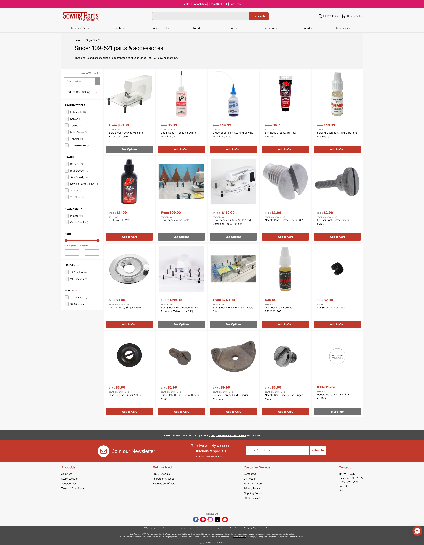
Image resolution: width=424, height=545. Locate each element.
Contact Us (249, 473)
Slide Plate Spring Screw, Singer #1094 (180, 396)
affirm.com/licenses (239, 537)
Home (78, 40)
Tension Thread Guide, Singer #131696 (230, 396)
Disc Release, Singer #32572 (126, 395)
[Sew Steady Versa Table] (181, 199)
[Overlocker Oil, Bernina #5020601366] (285, 287)
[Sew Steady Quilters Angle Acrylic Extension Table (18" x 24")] (233, 199)
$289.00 (84, 245)
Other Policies (251, 498)
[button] (352, 16)
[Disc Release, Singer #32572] (129, 374)
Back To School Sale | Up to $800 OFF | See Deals (212, 4)
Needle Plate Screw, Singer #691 (284, 220)
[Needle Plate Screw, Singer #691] (285, 199)
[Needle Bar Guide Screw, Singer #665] (285, 374)
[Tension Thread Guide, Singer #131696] (233, 374)
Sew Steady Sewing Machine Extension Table (126, 134)
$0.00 (74, 245)
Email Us (344, 486)
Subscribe (318, 450)
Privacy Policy (251, 488)
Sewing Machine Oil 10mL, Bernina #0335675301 (337, 134)
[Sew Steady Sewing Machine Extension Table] (129, 112)
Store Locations (70, 478)
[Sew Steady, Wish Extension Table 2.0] (233, 287)
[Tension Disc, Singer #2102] (129, 287)
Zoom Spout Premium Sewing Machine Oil (178, 134)
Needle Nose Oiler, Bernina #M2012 (333, 396)
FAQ (341, 490)
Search (261, 16)
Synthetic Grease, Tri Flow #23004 (280, 134)
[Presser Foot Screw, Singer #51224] (337, 199)
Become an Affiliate (164, 483)
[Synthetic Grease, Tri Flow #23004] (285, 112)
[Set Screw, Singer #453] (337, 287)
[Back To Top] (419, 540)
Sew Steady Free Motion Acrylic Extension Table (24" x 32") (179, 309)
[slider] (66, 240)
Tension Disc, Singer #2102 (125, 307)
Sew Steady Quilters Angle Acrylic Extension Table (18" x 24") (233, 221)
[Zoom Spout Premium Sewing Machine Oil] (181, 112)
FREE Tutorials (161, 473)
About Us (66, 473)
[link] (75, 112)
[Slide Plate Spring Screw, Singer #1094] (181, 374)
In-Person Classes (163, 478)
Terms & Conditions (72, 488)
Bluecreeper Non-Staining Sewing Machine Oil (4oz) (233, 134)
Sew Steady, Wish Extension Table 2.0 (233, 309)
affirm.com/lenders (230, 534)
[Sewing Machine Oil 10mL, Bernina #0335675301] (337, 112)
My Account (250, 478)
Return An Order (253, 483)
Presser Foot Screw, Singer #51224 (333, 221)
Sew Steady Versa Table (175, 220)
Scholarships (69, 483)
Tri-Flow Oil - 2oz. (119, 220)
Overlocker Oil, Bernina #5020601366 (278, 309)
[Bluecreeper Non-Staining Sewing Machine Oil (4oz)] (233, 112)
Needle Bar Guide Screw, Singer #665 (284, 396)
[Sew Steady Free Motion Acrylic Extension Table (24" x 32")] (181, 287)
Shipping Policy (252, 493)
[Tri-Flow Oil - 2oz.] (129, 199)
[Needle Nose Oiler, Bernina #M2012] (337, 374)
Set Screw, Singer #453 (331, 307)
